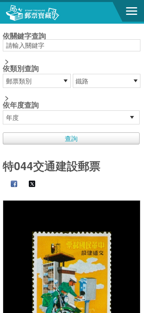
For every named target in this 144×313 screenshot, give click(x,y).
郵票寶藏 (50, 13)
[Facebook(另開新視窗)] (10, 184)
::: (5, 27)
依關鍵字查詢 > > (24, 71)
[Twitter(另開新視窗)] (28, 184)
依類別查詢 (21, 68)
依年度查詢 (21, 104)
